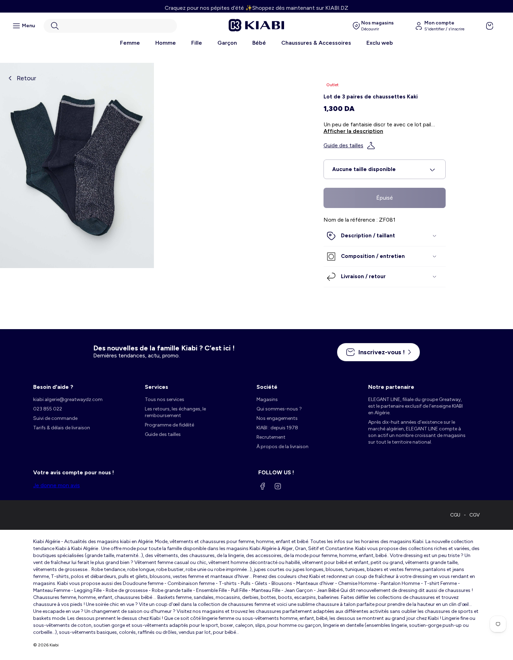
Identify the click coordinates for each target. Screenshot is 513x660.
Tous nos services (164, 399)
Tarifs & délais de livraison (61, 428)
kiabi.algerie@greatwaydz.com (68, 399)
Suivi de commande (55, 418)
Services (156, 387)
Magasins (267, 399)
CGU (455, 515)
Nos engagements (277, 418)
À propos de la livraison (282, 447)
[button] (110, 26)
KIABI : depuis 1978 (277, 428)
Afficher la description (353, 131)
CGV (474, 515)
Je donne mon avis (56, 485)
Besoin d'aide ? (53, 387)
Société (266, 387)
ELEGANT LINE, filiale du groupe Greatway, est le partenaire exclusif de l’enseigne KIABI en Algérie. (415, 406)
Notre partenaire (391, 387)
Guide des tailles (343, 145)
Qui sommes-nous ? (279, 409)
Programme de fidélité (169, 425)
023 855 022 (47, 409)
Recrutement (270, 437)
